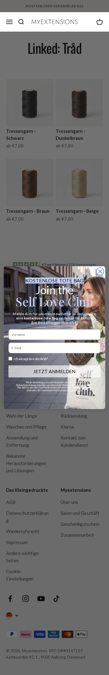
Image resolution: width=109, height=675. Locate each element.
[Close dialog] (100, 271)
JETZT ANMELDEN (54, 371)
